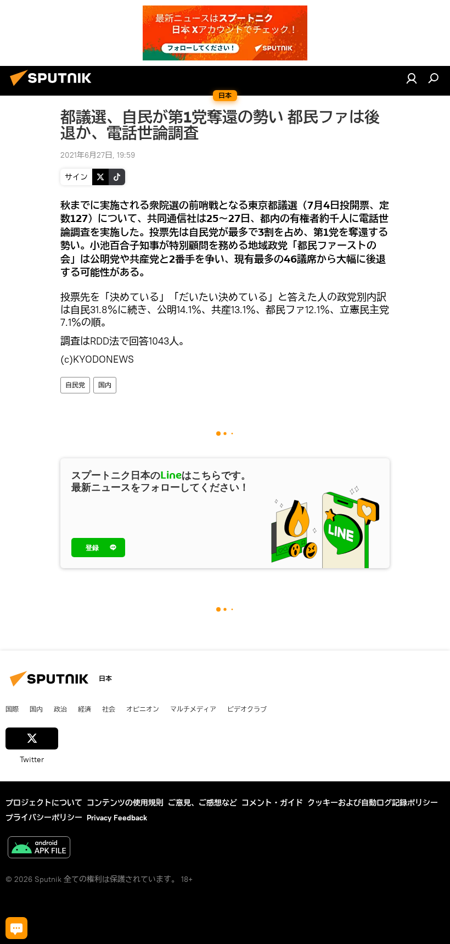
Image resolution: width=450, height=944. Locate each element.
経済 (84, 709)
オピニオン (142, 709)
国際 (12, 709)
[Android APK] (39, 848)
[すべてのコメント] (16, 928)
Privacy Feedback (117, 818)
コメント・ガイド (272, 803)
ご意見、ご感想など (202, 803)
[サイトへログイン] (412, 78)
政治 (60, 709)
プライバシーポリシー (43, 818)
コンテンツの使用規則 (125, 803)
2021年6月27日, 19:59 (97, 155)
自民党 (75, 385)
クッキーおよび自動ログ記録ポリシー (372, 803)
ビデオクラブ (247, 709)
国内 (104, 385)
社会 (108, 709)
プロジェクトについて (43, 803)
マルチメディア (193, 709)
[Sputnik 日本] (53, 87)
